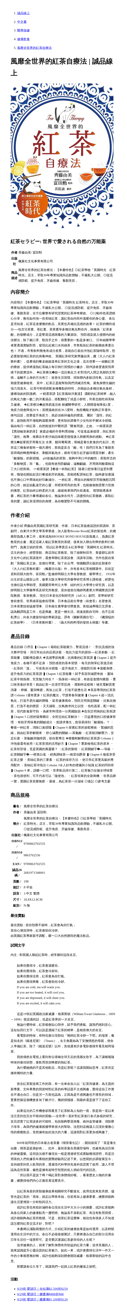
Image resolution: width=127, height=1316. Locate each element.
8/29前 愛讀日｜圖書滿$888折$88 (40, 1294)
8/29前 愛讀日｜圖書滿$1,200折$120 (42, 1299)
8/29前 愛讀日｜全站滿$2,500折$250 (42, 1288)
